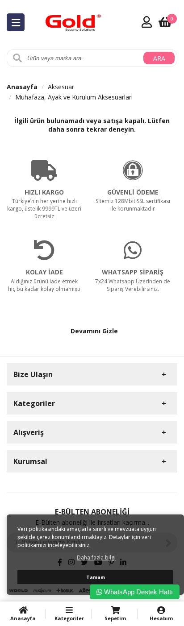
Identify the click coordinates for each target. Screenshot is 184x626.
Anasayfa (22, 87)
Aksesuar (61, 87)
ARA (159, 58)
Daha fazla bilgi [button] (96, 557)
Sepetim (115, 618)
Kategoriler (69, 618)
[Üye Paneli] (147, 22)
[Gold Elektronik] (73, 21)
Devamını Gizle (94, 331)
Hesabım (161, 618)
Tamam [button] (95, 577)
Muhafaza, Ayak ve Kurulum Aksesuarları (74, 97)
